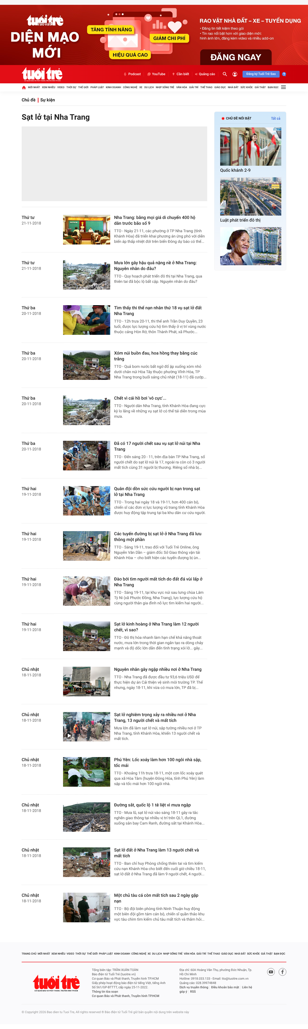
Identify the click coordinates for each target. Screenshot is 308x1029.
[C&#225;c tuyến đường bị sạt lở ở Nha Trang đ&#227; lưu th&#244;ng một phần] (86, 546)
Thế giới (83, 87)
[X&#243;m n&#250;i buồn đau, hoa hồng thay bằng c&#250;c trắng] (86, 365)
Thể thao (206, 87)
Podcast (134, 74)
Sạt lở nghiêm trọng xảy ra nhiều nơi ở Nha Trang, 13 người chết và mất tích (155, 717)
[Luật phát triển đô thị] (250, 196)
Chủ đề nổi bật (238, 118)
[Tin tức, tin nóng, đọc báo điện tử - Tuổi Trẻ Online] (42, 74)
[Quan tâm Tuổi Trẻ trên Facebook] (282, 972)
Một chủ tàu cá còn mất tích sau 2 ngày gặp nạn (156, 898)
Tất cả (275, 118)
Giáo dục (220, 87)
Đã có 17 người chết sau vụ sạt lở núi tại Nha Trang (157, 446)
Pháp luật (97, 87)
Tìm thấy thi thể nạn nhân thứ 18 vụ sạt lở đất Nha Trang (158, 310)
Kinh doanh (113, 87)
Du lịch (149, 87)
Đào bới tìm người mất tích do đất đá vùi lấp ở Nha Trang (158, 582)
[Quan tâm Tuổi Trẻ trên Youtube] (271, 972)
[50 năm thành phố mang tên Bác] (250, 246)
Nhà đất (233, 87)
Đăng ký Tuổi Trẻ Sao (261, 74)
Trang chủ (29, 953)
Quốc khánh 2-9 (235, 170)
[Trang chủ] (24, 87)
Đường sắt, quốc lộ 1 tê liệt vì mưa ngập (152, 805)
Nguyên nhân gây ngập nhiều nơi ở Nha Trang (158, 669)
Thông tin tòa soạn (105, 992)
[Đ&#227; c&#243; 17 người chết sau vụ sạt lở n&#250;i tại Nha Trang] (86, 455)
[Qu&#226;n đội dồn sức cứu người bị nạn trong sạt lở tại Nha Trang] (86, 501)
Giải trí (193, 87)
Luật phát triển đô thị (240, 220)
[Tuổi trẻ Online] (57, 983)
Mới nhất (34, 87)
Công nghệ (130, 87)
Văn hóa (181, 87)
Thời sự (71, 87)
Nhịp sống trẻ (165, 87)
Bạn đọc (273, 87)
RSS (193, 992)
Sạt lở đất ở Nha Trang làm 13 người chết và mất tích (156, 853)
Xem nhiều (48, 87)
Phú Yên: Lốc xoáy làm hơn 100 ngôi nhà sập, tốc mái (157, 762)
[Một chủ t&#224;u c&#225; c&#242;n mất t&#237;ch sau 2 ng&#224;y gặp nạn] (86, 907)
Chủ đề (28, 100)
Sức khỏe (246, 87)
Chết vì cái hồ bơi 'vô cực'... (140, 398)
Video (60, 87)
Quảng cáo (207, 74)
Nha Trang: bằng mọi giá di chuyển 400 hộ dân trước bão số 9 (154, 220)
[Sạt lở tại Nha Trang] (114, 163)
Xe (140, 87)
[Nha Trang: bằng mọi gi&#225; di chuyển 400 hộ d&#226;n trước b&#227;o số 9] (86, 229)
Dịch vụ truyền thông (194, 987)
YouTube (158, 74)
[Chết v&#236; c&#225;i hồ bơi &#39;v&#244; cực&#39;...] (86, 410)
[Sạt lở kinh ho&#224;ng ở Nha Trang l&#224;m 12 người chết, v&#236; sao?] (86, 636)
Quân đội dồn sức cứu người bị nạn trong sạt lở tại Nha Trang (157, 491)
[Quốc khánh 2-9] (250, 146)
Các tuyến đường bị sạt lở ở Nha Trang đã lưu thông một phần (157, 536)
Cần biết (183, 74)
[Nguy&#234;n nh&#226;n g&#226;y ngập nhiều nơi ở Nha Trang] (86, 681)
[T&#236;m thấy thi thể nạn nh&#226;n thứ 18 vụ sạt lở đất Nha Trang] (86, 320)
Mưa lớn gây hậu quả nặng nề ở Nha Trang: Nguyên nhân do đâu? (155, 265)
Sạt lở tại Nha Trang (56, 117)
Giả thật (260, 87)
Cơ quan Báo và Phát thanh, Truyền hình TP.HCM (125, 996)
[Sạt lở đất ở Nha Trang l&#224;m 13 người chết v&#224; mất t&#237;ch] (86, 862)
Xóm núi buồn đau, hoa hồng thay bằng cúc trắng (155, 356)
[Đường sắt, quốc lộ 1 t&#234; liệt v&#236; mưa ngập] (86, 817)
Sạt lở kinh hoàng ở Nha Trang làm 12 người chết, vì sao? (156, 627)
